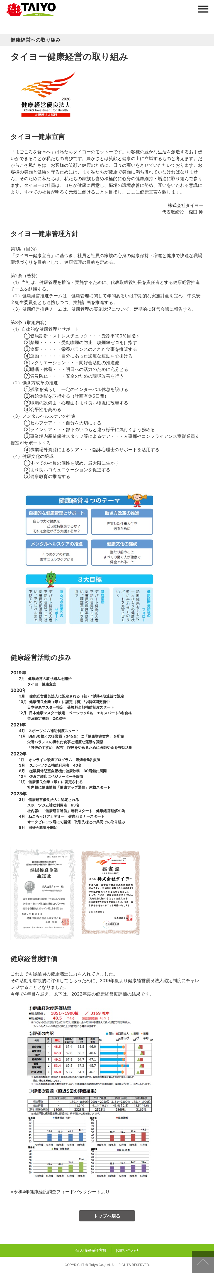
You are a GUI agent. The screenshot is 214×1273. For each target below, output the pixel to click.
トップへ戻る (107, 1216)
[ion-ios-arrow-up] (203, 1262)
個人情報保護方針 (91, 1250)
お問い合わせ (127, 1250)
